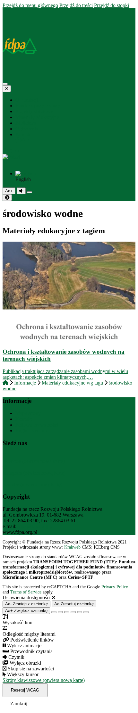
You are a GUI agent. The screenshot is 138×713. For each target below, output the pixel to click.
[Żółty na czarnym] (29, 192)
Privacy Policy (114, 586)
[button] (69, 160)
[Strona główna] (5, 11)
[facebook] (17, 140)
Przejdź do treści (76, 5)
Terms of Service (25, 592)
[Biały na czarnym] (60, 612)
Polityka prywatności (36, 424)
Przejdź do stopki (111, 5)
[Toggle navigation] (5, 84)
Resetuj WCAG (25, 690)
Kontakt (23, 419)
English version (31, 430)
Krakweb (72, 547)
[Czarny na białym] (73, 612)
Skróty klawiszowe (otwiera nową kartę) (44, 680)
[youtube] (28, 140)
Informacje (25, 383)
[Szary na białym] (66, 612)
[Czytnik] (21, 190)
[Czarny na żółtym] (79, 612)
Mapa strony (28, 413)
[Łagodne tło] (86, 612)
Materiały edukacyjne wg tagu (73, 383)
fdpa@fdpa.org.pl (36, 526)
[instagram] (23, 140)
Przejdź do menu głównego (30, 5)
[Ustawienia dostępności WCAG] (7, 197)
